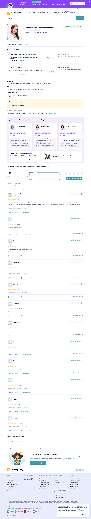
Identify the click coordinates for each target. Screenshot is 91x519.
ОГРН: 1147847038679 (12, 516)
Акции (79, 12)
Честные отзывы (27, 481)
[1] (7, 176)
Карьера (9, 482)
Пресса (9, 488)
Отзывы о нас (10, 486)
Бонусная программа (28, 483)
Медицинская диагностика (76, 480)
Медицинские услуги (75, 482)
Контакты (9, 492)
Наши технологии (58, 486)
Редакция (9, 490)
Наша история (10, 480)
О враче (20, 44)
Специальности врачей (75, 478)
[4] (10, 176)
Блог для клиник (43, 486)
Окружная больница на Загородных (23, 54)
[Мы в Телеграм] (77, 470)
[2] (8, 176)
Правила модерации (44, 490)
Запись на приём (11, 44)
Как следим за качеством (60, 488)
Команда (56, 480)
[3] (9, 176)
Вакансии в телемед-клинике (59, 483)
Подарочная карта (58, 497)
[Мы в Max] (83, 470)
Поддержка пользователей (29, 486)
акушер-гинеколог (36, 32)
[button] (41, 18)
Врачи (28, 12)
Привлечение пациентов (45, 478)
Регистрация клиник (44, 480)
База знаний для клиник (45, 492)
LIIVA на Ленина (16, 67)
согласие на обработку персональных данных (70, 509)
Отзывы (26, 44)
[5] (12, 176)
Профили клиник (74, 486)
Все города (72, 488)
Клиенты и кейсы (43, 488)
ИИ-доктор (64, 12)
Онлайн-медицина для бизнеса (59, 494)
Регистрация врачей (44, 482)
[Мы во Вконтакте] (80, 470)
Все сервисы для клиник (45, 484)
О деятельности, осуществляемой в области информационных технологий (24, 508)
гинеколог (28, 32)
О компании (10, 478)
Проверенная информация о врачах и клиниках (29, 478)
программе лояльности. (67, 458)
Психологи (72, 12)
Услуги (34, 12)
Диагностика (41, 12)
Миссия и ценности (12, 484)
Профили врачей (74, 484)
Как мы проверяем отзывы (73, 182)
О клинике (56, 478)
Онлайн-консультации (53, 12)
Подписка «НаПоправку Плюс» (60, 491)
